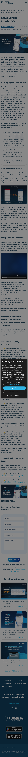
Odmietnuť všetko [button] (14, 392)
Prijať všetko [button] (14, 388)
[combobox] (23, 361)
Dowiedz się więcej (14, 384)
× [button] (24, 360)
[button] (14, 395)
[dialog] (14, 378)
